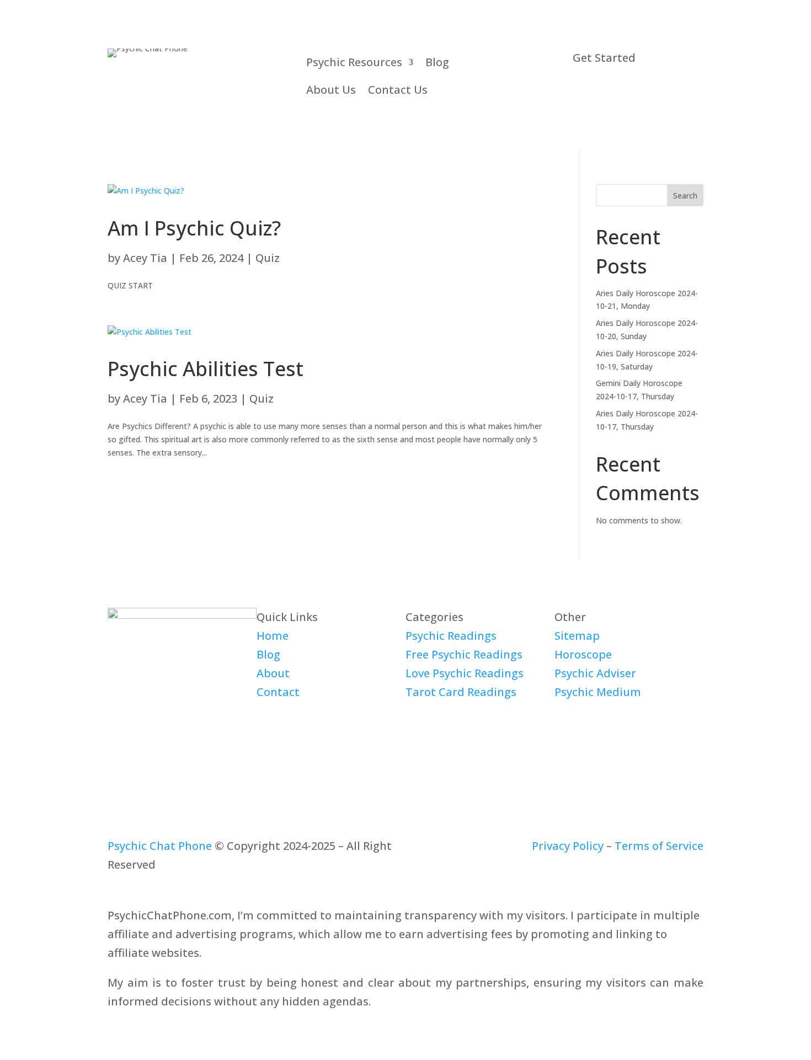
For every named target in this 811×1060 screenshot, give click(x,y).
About (273, 673)
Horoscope (583, 654)
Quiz (267, 257)
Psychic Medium (597, 691)
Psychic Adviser (595, 673)
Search (685, 195)
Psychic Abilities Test (205, 368)
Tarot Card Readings (461, 691)
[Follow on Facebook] (116, 726)
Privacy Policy (568, 845)
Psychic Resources (354, 62)
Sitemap (577, 635)
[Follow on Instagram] (182, 726)
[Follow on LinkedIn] (160, 726)
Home (273, 635)
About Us (331, 89)
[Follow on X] (138, 726)
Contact (278, 691)
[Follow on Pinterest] (205, 726)
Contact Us (398, 89)
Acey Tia (145, 257)
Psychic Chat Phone (160, 845)
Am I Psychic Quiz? (194, 228)
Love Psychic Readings (465, 673)
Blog (437, 62)
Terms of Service (659, 845)
